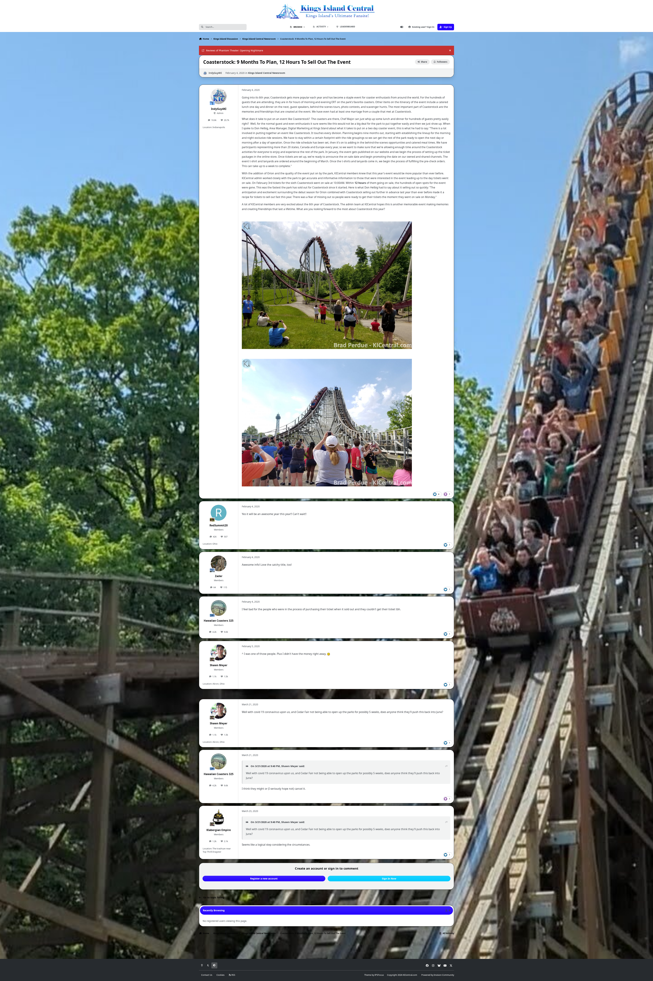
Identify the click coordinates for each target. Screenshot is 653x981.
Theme (367, 975)
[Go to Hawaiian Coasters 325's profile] (219, 608)
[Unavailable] (327, 224)
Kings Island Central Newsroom (266, 72)
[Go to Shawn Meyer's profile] (219, 653)
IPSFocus (379, 975)
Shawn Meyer (218, 665)
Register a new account (264, 878)
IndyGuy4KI (215, 72)
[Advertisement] (326, 947)
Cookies (220, 975)
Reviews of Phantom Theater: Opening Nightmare (234, 50)
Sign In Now (389, 878)
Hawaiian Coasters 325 (218, 620)
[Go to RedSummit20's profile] (219, 513)
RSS (233, 975)
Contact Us (206, 975)
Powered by (437, 975)
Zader (218, 576)
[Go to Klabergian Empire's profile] (219, 817)
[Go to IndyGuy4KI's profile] (205, 73)
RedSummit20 (219, 525)
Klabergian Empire (218, 830)
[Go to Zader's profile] (219, 563)
